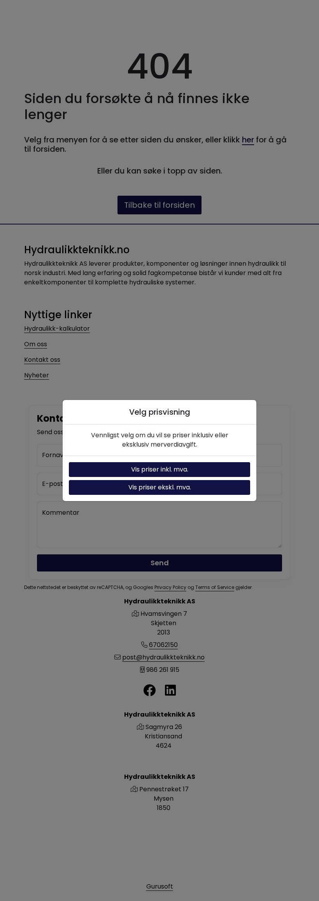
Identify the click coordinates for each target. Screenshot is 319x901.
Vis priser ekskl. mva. (159, 487)
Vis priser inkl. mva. (159, 469)
